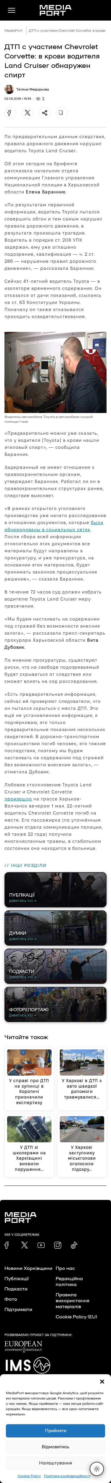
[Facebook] (10, 113)
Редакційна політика (69, 1281)
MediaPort (13, 30)
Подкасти (16, 1289)
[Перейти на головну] (55, 10)
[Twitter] (27, 113)
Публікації (16, 1278)
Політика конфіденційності (67, 1476)
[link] (8, 1245)
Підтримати (18, 1309)
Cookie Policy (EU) (76, 1317)
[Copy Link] (62, 113)
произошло (18, 798)
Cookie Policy (29, 1476)
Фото (10, 1299)
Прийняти (55, 1431)
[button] (102, 1382)
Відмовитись (55, 1447)
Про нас (65, 1268)
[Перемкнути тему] (97, 1469)
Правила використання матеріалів (72, 1301)
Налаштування (55, 1463)
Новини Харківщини (28, 1268)
